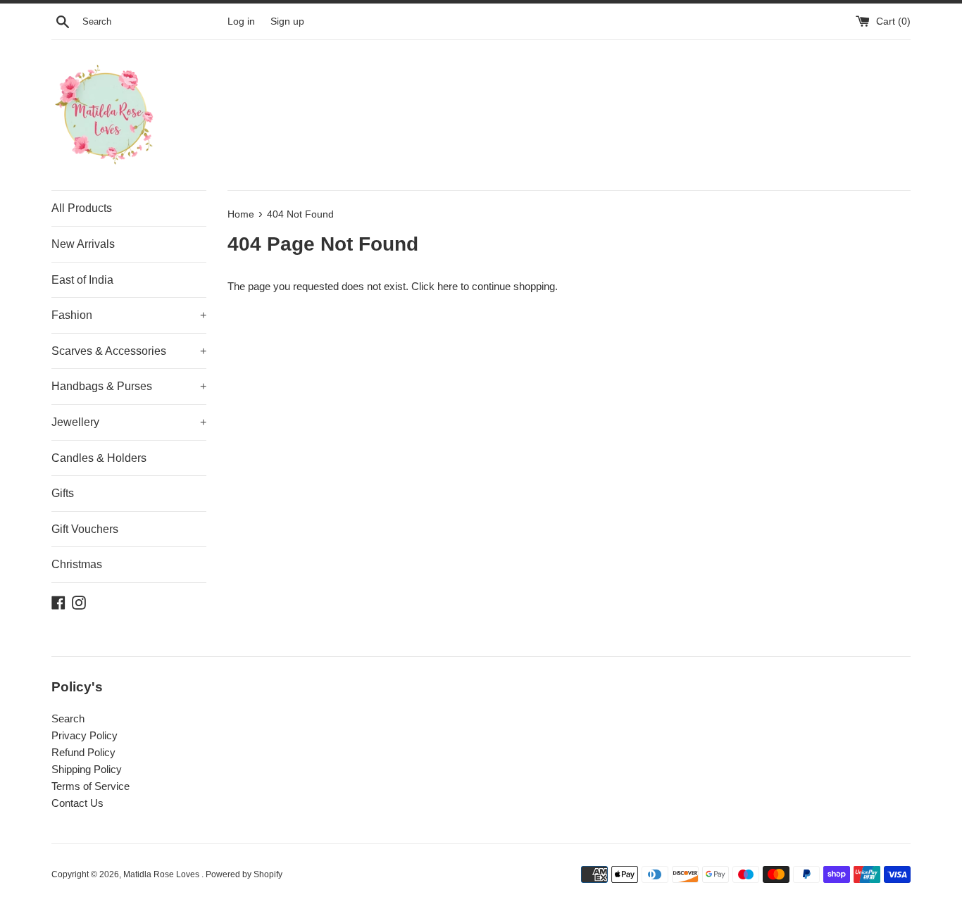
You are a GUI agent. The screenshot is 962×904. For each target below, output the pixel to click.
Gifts (62, 493)
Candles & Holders (98, 458)
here (447, 286)
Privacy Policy (84, 735)
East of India (82, 280)
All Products (81, 208)
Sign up (287, 21)
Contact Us (77, 803)
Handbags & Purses (128, 386)
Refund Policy (83, 752)
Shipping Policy (86, 769)
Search (68, 718)
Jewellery (128, 422)
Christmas (76, 564)
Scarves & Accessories (128, 351)
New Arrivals (83, 244)
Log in (241, 21)
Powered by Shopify (244, 874)
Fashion (128, 315)
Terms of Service (90, 786)
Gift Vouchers (84, 529)
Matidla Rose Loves (162, 874)
